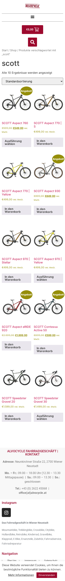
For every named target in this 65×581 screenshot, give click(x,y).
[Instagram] (6, 512)
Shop (13, 50)
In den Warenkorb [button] (45, 142)
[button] (33, 17)
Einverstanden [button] (47, 575)
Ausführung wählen (13, 142)
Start (5, 50)
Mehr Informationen (21, 575)
